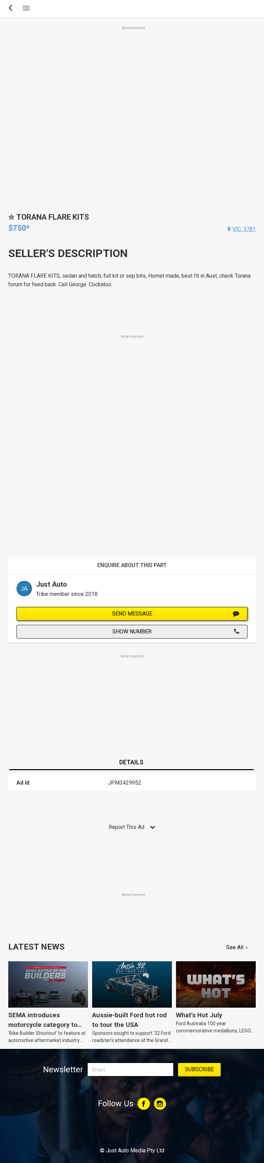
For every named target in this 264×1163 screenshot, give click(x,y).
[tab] (131, 762)
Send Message (132, 613)
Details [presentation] (131, 762)
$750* (19, 228)
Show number (132, 631)
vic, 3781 (244, 229)
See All (234, 947)
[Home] (132, 1132)
